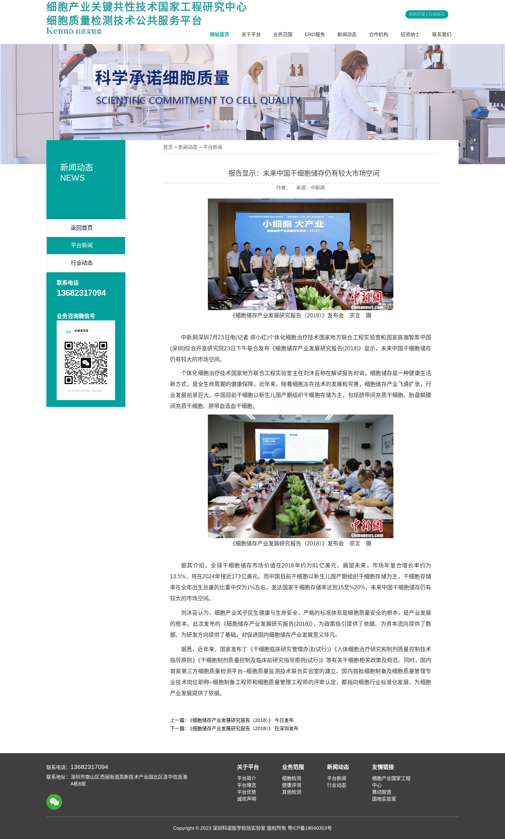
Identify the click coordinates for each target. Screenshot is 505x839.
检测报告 (436, 14)
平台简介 (246, 778)
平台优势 (246, 792)
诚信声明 (246, 799)
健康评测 (291, 785)
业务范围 (282, 34)
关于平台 (251, 34)
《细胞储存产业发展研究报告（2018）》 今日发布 (241, 720)
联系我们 (441, 34)
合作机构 (378, 34)
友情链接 (383, 767)
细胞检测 (291, 778)
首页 (168, 147)
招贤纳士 (410, 34)
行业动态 (82, 263)
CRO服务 (315, 34)
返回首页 (82, 228)
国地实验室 (384, 799)
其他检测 (291, 792)
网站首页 (219, 34)
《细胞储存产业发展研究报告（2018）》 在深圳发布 (243, 728)
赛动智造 (381, 792)
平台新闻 (82, 245)
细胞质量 (417, 14)
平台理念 (246, 785)
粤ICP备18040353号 (310, 828)
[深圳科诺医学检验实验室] (73, 30)
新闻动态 (347, 34)
